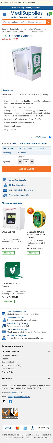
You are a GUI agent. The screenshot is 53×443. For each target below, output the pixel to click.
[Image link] (4, 401)
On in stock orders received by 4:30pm (23, 314)
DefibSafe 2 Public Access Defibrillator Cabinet (36, 235)
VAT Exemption (8, 369)
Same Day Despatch (16, 311)
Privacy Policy (8, 372)
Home (4, 29)
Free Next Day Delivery (17, 323)
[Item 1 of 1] (26, 63)
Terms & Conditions (10, 362)
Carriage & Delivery (10, 355)
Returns (5, 359)
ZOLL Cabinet (8, 232)
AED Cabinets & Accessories (13, 32)
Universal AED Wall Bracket (11, 285)
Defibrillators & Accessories (33, 29)
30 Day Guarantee (15, 317)
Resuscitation (15, 29)
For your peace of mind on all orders (22, 320)
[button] (26, 346)
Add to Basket (26, 169)
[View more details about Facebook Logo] (11, 401)
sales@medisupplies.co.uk (19, 397)
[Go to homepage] (26, 14)
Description (8, 90)
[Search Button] (48, 22)
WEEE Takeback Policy (11, 365)
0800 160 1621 (18, 392)
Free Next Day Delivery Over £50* (26, 8)
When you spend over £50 (18, 326)
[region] (14, 218)
